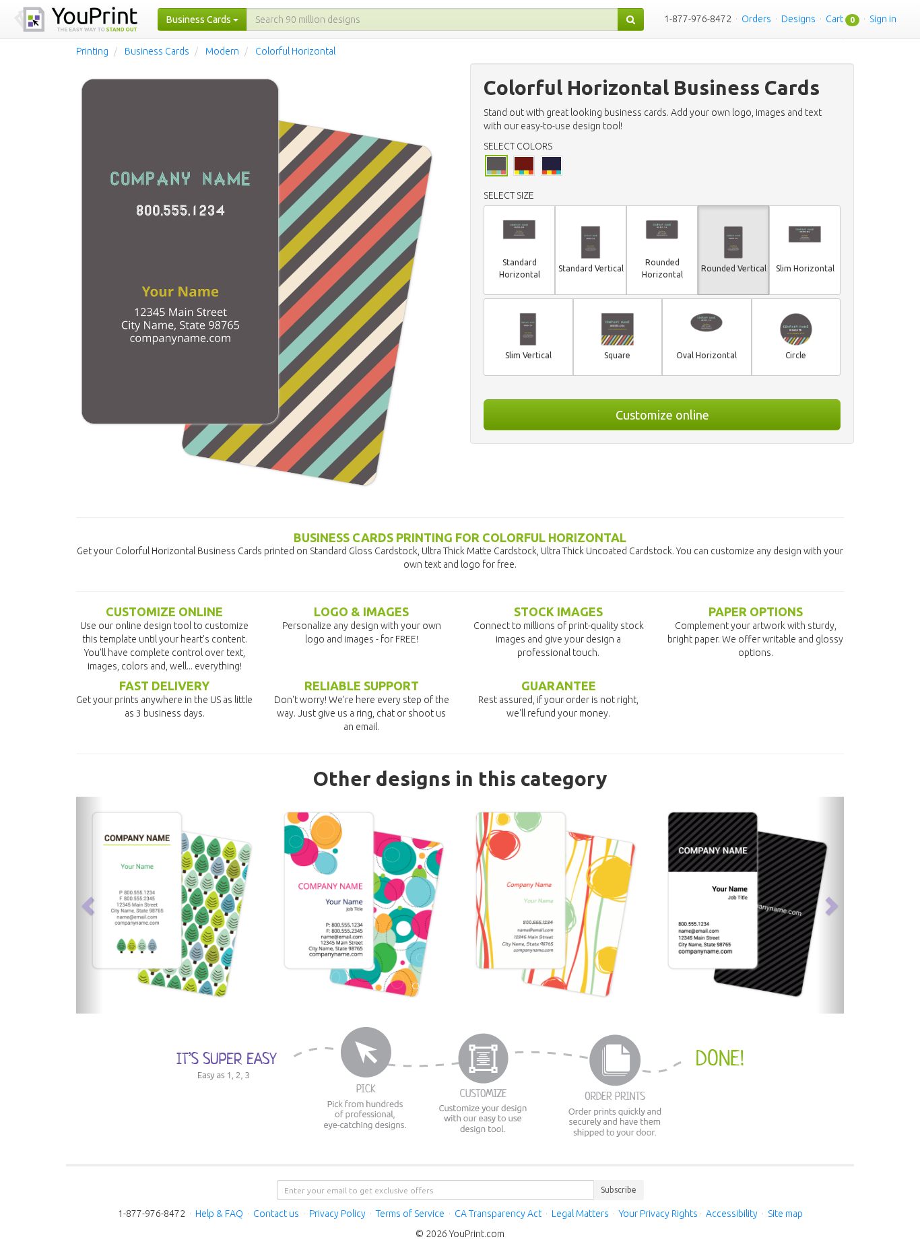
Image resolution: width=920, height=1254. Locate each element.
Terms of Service (410, 1213)
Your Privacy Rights (658, 1213)
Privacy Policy (337, 1213)
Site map (785, 1213)
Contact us (276, 1213)
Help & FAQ (219, 1213)
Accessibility (732, 1213)
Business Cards (157, 51)
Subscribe (618, 1189)
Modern (222, 51)
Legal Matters (580, 1213)
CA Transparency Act (498, 1213)
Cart (834, 18)
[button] (89, 905)
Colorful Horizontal (295, 51)
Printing (92, 51)
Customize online (662, 415)
